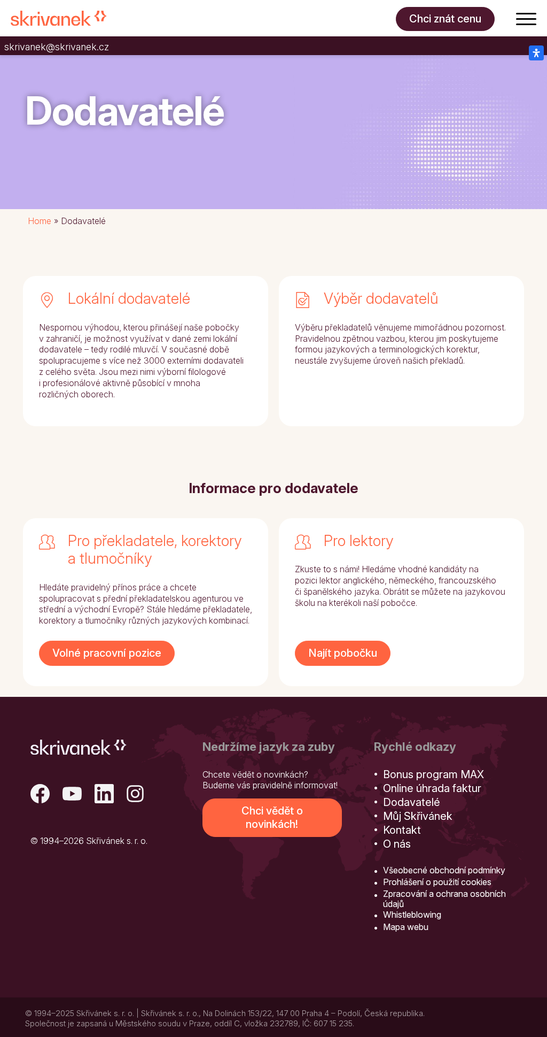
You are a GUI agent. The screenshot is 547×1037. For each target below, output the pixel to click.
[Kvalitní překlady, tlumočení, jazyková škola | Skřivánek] (59, 18)
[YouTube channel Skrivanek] (72, 795)
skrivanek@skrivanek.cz (56, 46)
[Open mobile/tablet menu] (526, 18)
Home (39, 221)
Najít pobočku (342, 653)
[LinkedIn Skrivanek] (104, 795)
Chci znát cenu (445, 18)
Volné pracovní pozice (106, 653)
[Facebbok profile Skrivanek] (40, 795)
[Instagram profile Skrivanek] (136, 795)
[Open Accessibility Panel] (536, 52)
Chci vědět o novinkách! (272, 817)
